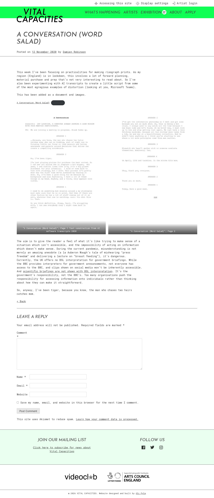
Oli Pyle (141, 493)
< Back (21, 301)
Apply (190, 12)
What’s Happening (102, 12)
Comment (22, 334)
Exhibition (151, 12)
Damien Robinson (74, 51)
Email (22, 385)
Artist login (186, 3)
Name (21, 376)
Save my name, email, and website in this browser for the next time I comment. (79, 402)
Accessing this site (115, 3)
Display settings (153, 3)
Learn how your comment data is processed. (107, 419)
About (176, 12)
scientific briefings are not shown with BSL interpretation (67, 271)
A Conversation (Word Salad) (33, 102)
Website (22, 394)
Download (58, 102)
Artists (130, 12)
